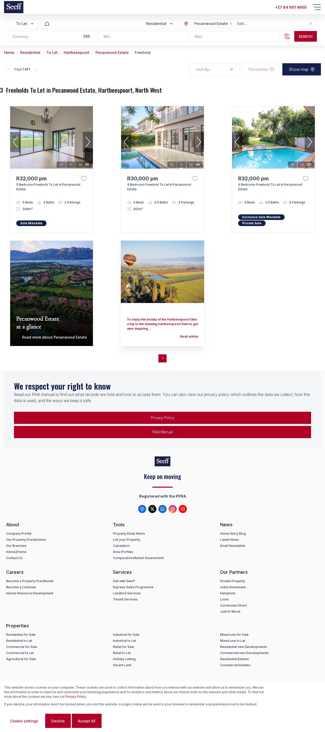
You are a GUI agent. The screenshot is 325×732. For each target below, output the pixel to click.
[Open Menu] (317, 7)
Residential (30, 52)
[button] (231, 24)
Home (9, 52)
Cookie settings (24, 721)
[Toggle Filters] (287, 36)
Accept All (86, 721)
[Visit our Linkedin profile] (162, 509)
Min (107, 36)
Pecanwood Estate (112, 52)
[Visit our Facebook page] (142, 509)
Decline (58, 721)
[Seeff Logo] (13, 7)
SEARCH (306, 36)
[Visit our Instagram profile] (173, 509)
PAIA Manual (162, 432)
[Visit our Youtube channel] (183, 509)
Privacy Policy (162, 418)
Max (198, 36)
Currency (20, 36)
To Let (52, 52)
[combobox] (264, 24)
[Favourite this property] (84, 179)
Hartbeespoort (76, 52)
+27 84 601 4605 (291, 7)
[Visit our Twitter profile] (152, 509)
